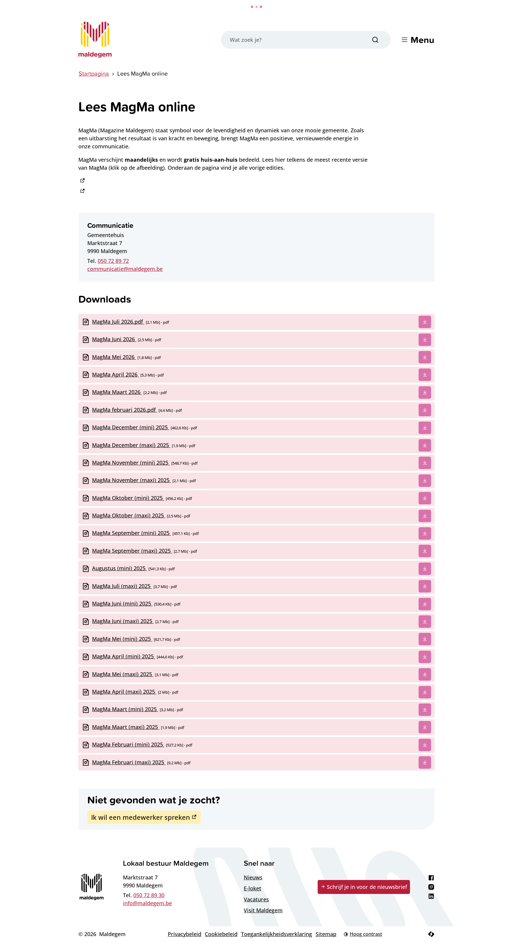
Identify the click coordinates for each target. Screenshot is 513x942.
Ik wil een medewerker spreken (140, 817)
